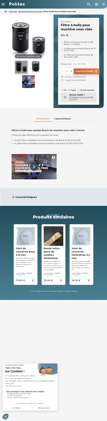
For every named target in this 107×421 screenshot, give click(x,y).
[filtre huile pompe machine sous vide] (35, 67)
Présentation (42, 119)
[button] (34, 167)
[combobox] (81, 64)
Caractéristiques (62, 119)
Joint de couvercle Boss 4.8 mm (25, 251)
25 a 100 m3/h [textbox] (79, 64)
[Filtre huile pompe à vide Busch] (28, 82)
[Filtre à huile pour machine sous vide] (21, 67)
